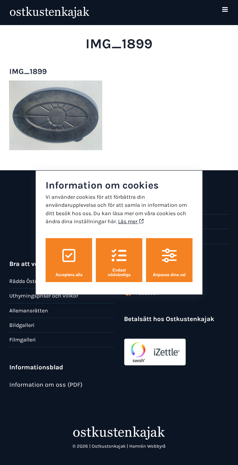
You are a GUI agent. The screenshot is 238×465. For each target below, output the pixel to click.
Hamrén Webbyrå (147, 446)
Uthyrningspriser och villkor (43, 296)
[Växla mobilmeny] (225, 9)
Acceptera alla (68, 274)
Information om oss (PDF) (45, 384)
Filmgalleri (22, 340)
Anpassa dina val (169, 274)
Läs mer (128, 221)
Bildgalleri (21, 325)
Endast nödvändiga (119, 272)
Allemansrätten (28, 310)
